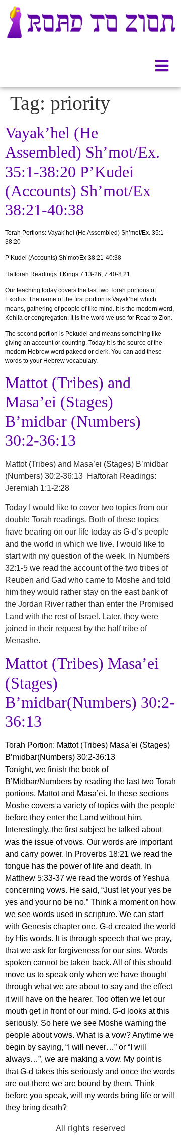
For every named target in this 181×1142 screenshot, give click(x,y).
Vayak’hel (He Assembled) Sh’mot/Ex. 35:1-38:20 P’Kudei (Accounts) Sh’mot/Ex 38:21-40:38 (82, 171)
